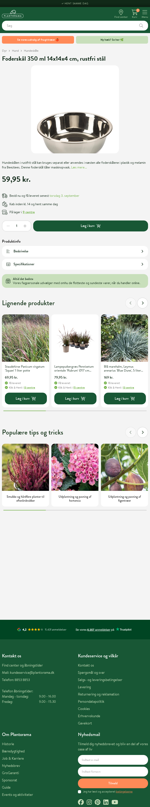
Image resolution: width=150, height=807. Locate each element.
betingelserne (124, 792)
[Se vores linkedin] (105, 802)
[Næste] (142, 303)
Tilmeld (113, 783)
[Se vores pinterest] (97, 802)
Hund (15, 51)
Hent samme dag (77, 3)
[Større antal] (25, 226)
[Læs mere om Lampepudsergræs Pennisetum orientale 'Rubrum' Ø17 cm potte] (74, 338)
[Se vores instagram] (89, 802)
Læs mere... (79, 167)
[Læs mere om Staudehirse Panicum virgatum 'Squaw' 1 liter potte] (25, 338)
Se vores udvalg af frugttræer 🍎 (38, 40)
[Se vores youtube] (115, 802)
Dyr (4, 51)
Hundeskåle (31, 51)
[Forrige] (130, 303)
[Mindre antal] (8, 226)
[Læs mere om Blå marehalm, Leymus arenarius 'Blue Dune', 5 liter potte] (124, 338)
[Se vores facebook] (81, 802)
